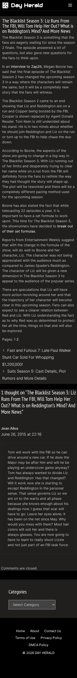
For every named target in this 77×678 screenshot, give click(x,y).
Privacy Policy (51, 638)
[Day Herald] (6, 5)
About (34, 631)
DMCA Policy (38, 645)
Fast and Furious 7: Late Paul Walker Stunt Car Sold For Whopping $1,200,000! (36, 357)
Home (20, 631)
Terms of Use (25, 638)
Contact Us (52, 631)
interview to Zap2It (26, 66)
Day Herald (27, 5)
